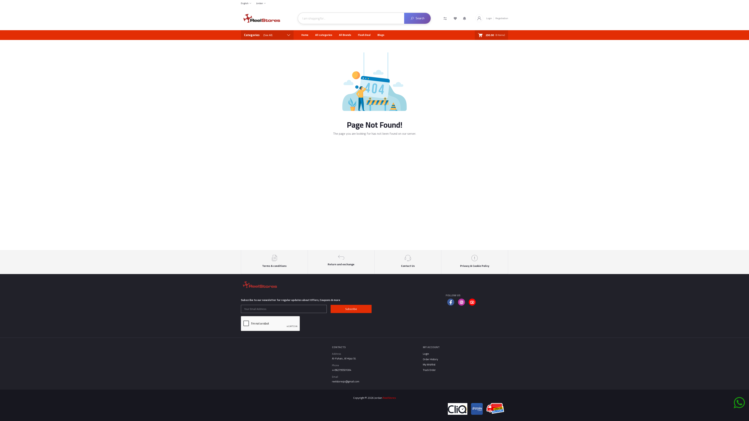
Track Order (429, 370)
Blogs (380, 35)
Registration (501, 18)
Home (304, 35)
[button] (464, 18)
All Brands (345, 35)
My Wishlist (429, 364)
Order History (430, 359)
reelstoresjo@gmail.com (345, 381)
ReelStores (389, 397)
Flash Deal (364, 35)
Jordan (259, 3)
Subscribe (351, 308)
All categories (323, 35)
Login (489, 18)
